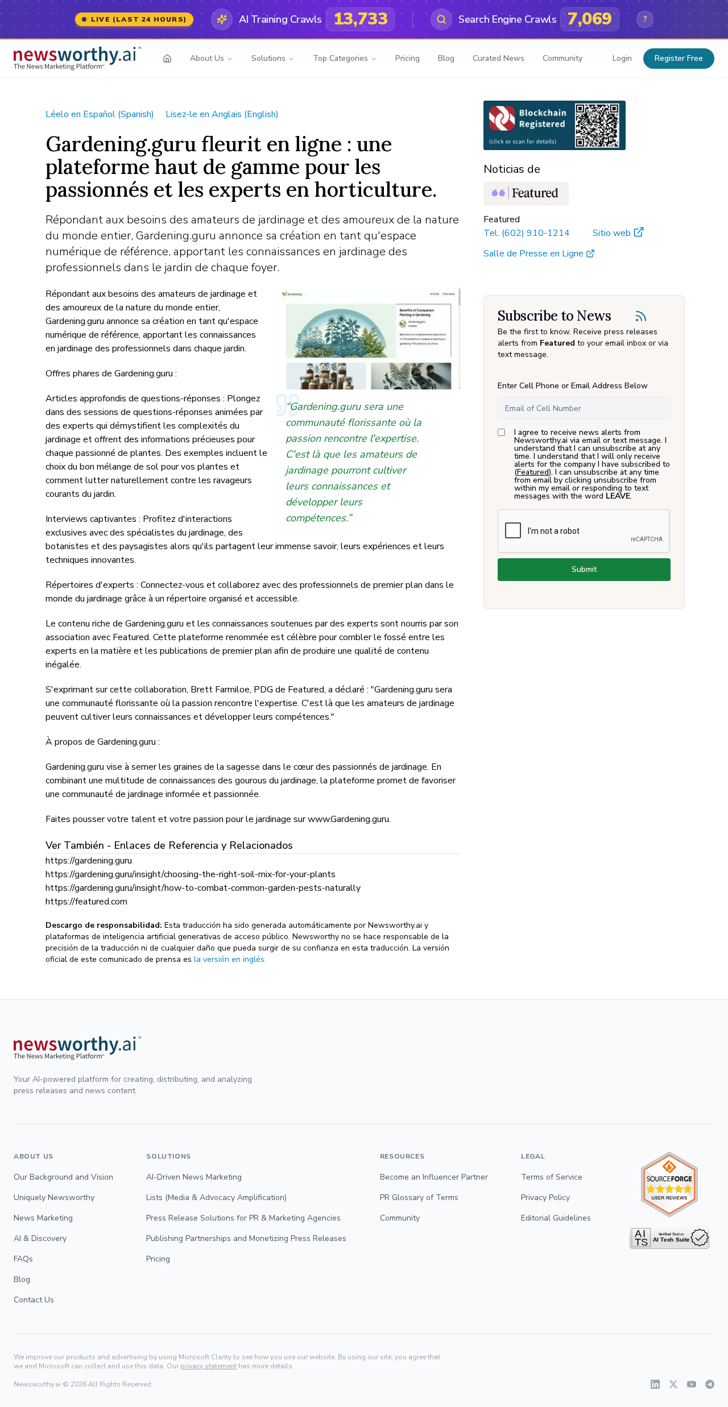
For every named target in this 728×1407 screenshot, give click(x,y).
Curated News (498, 58)
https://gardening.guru (89, 860)
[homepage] (167, 58)
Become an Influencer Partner (434, 1177)
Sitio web (612, 233)
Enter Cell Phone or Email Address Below (573, 385)
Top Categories (340, 58)
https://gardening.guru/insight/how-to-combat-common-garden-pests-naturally (203, 888)
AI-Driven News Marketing (194, 1177)
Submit (584, 569)
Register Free (679, 58)
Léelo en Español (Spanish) (100, 114)
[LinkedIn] (655, 1384)
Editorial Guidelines (556, 1218)
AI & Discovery (40, 1238)
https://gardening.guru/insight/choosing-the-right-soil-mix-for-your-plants (191, 874)
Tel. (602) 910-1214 (526, 233)
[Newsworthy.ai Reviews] (669, 1184)
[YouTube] (691, 1384)
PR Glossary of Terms (419, 1197)
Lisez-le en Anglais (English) (222, 114)
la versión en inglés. (230, 959)
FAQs (23, 1259)
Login (622, 58)
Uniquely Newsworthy (54, 1197)
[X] (673, 1384)
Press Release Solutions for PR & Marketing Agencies (243, 1218)
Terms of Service (551, 1177)
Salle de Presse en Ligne (533, 253)
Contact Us (34, 1299)
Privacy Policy (545, 1197)
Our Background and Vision (63, 1177)
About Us (207, 58)
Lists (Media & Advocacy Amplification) (216, 1197)
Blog (446, 58)
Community (562, 58)
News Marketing (43, 1218)
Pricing (407, 58)
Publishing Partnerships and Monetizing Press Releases (246, 1238)
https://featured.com (86, 901)
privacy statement (208, 1366)
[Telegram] (709, 1384)
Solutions (268, 58)
